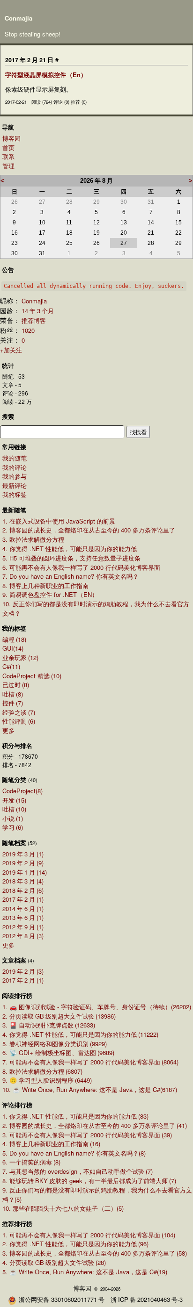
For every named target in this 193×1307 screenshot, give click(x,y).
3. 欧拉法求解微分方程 (33, 539)
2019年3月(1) (23, 853)
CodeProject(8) (22, 790)
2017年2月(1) (23, 899)
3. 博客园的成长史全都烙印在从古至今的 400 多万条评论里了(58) (94, 1253)
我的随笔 (14, 457)
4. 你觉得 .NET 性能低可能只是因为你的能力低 (69, 548)
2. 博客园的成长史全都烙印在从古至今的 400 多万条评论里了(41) (94, 1125)
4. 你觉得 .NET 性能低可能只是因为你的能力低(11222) (80, 1034)
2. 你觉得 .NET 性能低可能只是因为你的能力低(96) (75, 1243)
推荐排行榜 (17, 1224)
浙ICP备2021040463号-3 (147, 1299)
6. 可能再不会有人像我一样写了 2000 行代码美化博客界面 (81, 567)
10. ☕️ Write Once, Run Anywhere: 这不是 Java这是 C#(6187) (89, 1089)
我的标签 (14, 494)
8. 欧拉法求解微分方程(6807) (42, 1071)
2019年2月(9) (23, 862)
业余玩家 (20, 657)
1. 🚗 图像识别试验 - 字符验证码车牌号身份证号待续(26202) (96, 1006)
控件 (12, 702)
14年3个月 (38, 310)
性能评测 (18, 721)
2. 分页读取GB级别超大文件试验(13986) (59, 1016)
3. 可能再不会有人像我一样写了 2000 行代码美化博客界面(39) (87, 1134)
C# (11, 666)
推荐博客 (34, 320)
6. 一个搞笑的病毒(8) (31, 1161)
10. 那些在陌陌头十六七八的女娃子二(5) (63, 1208)
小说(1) (12, 818)
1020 (28, 330)
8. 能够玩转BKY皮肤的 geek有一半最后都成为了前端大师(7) (89, 1180)
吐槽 (12, 693)
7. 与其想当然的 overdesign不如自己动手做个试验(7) (77, 1171)
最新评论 (14, 485)
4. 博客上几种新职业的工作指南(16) (51, 1143)
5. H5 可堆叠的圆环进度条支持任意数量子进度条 (71, 557)
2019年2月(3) (23, 971)
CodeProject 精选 (31, 675)
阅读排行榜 (17, 995)
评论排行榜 (17, 1105)
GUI (12, 648)
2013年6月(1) (23, 917)
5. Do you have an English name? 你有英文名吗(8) (74, 1153)
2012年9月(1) (23, 926)
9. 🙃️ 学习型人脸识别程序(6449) (47, 1080)
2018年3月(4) (23, 880)
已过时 (15, 684)
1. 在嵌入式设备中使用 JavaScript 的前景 (58, 521)
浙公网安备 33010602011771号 (61, 1299)
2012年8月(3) (23, 935)
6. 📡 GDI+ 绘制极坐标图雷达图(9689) (58, 1052)
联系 (8, 156)
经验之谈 (18, 712)
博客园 (11, 138)
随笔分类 (14, 780)
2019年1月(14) (24, 872)
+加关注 (11, 349)
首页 (8, 147)
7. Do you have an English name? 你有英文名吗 (70, 576)
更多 (8, 730)
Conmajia (18, 18)
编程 (14, 639)
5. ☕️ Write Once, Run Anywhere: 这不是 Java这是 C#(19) (84, 1271)
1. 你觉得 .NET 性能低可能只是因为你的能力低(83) (75, 1116)
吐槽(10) (14, 808)
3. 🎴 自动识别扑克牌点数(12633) (48, 1024)
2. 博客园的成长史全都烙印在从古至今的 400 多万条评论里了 (88, 529)
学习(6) (12, 827)
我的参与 (14, 476)
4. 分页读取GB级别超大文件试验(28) (54, 1262)
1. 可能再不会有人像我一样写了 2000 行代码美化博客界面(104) (88, 1234)
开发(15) (14, 800)
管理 (8, 165)
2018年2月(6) (23, 890)
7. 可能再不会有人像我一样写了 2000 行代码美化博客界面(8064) (90, 1061)
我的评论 (14, 467)
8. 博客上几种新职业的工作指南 (45, 585)
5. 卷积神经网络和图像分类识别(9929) (54, 1043)
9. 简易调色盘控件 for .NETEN (48, 594)
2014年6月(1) (23, 908)
